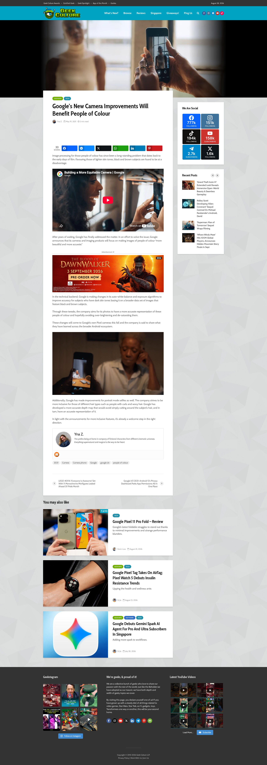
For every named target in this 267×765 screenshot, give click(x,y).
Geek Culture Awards (52, 3)
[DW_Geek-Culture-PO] (108, 273)
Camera (65, 462)
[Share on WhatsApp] (120, 148)
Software (130, 618)
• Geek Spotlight (82, 3)
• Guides (112, 3)
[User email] (56, 454)
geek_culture (51, 686)
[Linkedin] (132, 720)
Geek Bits (57, 99)
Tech (67, 99)
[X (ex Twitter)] (126, 720)
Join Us (146, 758)
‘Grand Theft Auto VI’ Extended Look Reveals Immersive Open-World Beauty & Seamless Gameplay (208, 188)
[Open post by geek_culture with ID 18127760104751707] (70, 695)
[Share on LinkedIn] (137, 148)
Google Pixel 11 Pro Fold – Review (138, 521)
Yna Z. (59, 121)
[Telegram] (138, 720)
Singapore (156, 13)
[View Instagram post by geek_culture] (58, 705)
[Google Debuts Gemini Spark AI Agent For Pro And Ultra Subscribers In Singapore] (75, 634)
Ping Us (188, 13)
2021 (56, 462)
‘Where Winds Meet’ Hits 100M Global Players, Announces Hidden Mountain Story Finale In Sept (208, 240)
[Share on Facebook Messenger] (86, 148)
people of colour (120, 462)
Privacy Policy (123, 758)
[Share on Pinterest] (154, 148)
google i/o (104, 462)
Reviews (141, 13)
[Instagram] (114, 720)
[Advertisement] (108, 135)
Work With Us (136, 758)
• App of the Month (99, 3)
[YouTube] (120, 720)
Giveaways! (173, 13)
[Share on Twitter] (103, 148)
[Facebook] (108, 720)
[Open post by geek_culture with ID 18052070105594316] (88, 719)
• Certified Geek (67, 3)
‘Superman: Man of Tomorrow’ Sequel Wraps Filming (206, 225)
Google (93, 462)
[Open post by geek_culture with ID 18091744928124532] (88, 695)
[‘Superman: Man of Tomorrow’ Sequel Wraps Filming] (188, 225)
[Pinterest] (144, 720)
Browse (127, 13)
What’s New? (111, 13)
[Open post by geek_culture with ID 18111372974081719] (70, 719)
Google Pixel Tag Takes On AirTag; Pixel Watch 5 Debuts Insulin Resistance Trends (138, 578)
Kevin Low (121, 549)
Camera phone (80, 462)
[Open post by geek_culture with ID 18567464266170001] (51, 719)
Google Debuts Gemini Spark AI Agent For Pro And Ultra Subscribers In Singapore (139, 629)
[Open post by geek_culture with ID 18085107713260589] (51, 695)
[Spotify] (150, 720)
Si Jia (119, 600)
